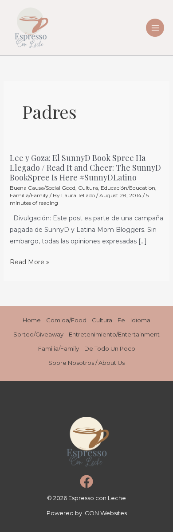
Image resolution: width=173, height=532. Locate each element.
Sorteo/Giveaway (38, 334)
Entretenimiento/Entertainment (114, 334)
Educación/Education (128, 187)
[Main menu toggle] (155, 28)
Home (32, 320)
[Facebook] (86, 481)
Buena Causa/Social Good (42, 187)
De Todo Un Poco (109, 348)
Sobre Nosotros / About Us (86, 362)
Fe (121, 320)
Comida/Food (66, 320)
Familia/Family (29, 195)
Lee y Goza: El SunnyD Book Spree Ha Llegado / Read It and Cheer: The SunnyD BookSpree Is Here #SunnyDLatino (85, 168)
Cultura (88, 187)
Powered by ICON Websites (87, 512)
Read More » (29, 262)
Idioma (140, 320)
